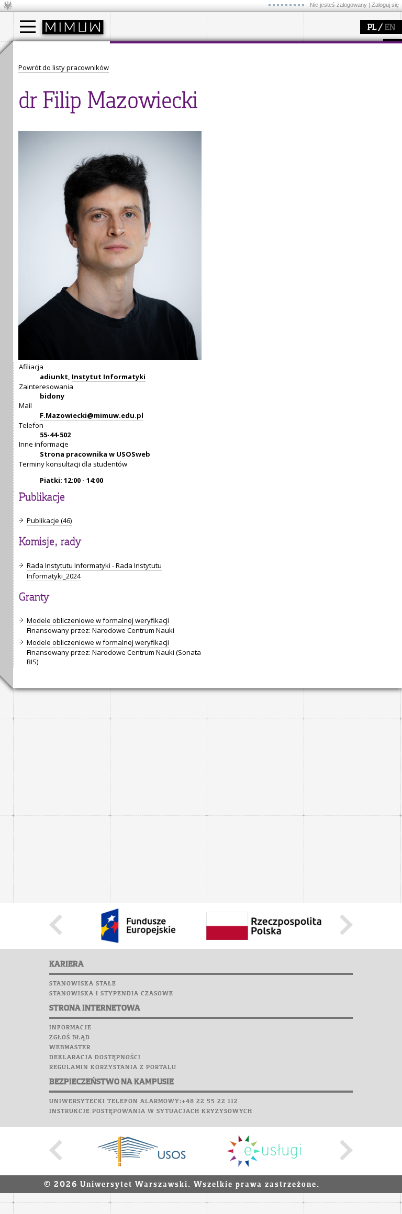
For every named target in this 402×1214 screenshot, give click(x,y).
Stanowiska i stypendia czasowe (111, 994)
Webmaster (70, 1048)
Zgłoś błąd (69, 1038)
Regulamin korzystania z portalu (112, 1067)
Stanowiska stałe (82, 984)
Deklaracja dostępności (95, 1057)
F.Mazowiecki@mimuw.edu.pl (91, 415)
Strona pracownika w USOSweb (95, 454)
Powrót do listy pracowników (63, 67)
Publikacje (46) (49, 520)
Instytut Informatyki (109, 376)
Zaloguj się (385, 5)
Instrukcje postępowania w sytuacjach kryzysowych (150, 1111)
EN (390, 28)
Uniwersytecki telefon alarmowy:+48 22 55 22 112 (143, 1101)
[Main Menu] (28, 27)
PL (371, 28)
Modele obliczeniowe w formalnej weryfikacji (98, 620)
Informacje (70, 1028)
